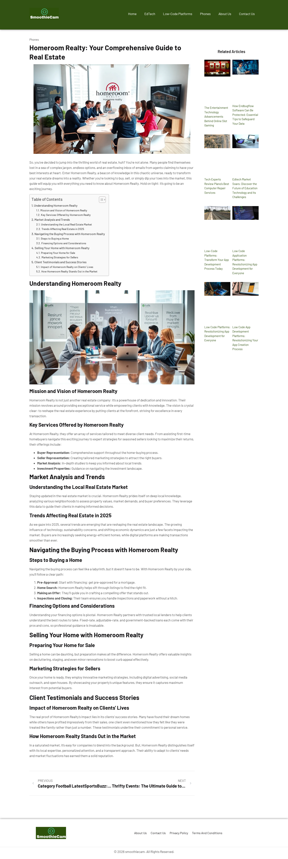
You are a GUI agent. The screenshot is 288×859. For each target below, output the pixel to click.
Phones (205, 14)
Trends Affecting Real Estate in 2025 (63, 229)
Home (132, 14)
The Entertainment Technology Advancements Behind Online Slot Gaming (216, 116)
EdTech (149, 14)
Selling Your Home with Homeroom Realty (62, 248)
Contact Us (247, 14)
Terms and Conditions (207, 833)
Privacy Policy (179, 833)
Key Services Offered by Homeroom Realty (66, 214)
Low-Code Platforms (177, 14)
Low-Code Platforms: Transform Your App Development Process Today (216, 259)
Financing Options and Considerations (63, 243)
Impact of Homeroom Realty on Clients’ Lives (67, 267)
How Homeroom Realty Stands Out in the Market (69, 271)
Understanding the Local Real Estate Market (66, 224)
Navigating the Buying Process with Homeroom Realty (69, 234)
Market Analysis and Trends (52, 219)
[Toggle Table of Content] (100, 199)
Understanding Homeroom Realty (55, 205)
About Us (224, 14)
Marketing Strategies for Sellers (60, 257)
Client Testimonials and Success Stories (60, 262)
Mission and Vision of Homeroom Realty (63, 210)
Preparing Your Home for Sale (58, 252)
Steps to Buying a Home (55, 238)
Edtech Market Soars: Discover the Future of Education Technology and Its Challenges (244, 188)
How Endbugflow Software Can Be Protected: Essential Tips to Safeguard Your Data (245, 114)
